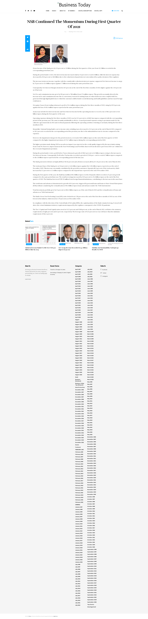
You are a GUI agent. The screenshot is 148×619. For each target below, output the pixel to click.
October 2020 (91, 535)
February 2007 (79, 457)
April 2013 (78, 288)
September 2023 (91, 597)
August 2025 (78, 372)
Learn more (28, 279)
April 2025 (78, 315)
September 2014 (91, 576)
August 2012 (78, 341)
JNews (29, 616)
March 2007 (90, 336)
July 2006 (77, 569)
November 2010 (91, 453)
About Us (62, 11)
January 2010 (78, 524)
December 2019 (79, 425)
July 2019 (77, 600)
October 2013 (91, 518)
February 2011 (79, 466)
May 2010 (89, 398)
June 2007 (90, 286)
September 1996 (91, 549)
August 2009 (78, 334)
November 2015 (91, 465)
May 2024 (89, 430)
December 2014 (79, 413)
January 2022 (78, 552)
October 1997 (91, 499)
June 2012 (90, 298)
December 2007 (79, 397)
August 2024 (78, 370)
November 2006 (91, 441)
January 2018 (78, 543)
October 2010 (91, 511)
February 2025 (79, 500)
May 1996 (89, 382)
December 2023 (79, 437)
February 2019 (79, 485)
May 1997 (89, 384)
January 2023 (78, 555)
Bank (76, 377)
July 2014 (77, 588)
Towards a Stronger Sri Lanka (57, 269)
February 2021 (79, 488)
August (77, 319)
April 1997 (78, 269)
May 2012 (89, 403)
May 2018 (89, 418)
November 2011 (91, 456)
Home (47, 11)
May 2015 (89, 410)
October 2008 (91, 506)
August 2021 (78, 362)
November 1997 (91, 439)
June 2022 (90, 319)
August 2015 (78, 348)
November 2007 (91, 446)
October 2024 (91, 544)
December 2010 (79, 404)
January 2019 (78, 545)
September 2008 (91, 561)
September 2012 (91, 571)
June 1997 (90, 281)
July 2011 (77, 581)
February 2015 (79, 476)
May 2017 (89, 415)
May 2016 (89, 413)
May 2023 (89, 427)
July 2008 (77, 574)
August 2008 (78, 331)
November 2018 (91, 473)
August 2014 (78, 346)
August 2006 (78, 327)
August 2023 (78, 367)
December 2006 (79, 394)
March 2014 (90, 353)
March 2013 (90, 351)
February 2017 (79, 480)
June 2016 (90, 307)
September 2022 (91, 595)
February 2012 (79, 468)
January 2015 (78, 536)
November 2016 (91, 468)
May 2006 (89, 389)
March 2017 (90, 360)
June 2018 (90, 312)
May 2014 (89, 408)
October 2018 (91, 530)
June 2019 (90, 315)
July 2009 (77, 576)
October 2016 (91, 525)
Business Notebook (78, 380)
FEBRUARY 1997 (79, 449)
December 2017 (79, 421)
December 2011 (79, 406)
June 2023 (90, 322)
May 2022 (89, 425)
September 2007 (91, 559)
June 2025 (90, 327)
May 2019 (89, 420)
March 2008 (90, 339)
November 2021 (91, 480)
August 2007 (78, 329)
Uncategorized (91, 607)
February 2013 (79, 471)
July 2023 (89, 269)
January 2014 (78, 533)
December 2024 (79, 440)
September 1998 (91, 554)
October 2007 (91, 504)
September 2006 (91, 556)
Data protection (80, 387)
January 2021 (78, 550)
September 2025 (91, 602)
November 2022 (91, 482)
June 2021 (29, 244)
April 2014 (78, 291)
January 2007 (78, 516)
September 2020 (91, 590)
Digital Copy (98, 11)
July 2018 (77, 598)
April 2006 (78, 272)
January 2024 (78, 557)
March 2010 (90, 343)
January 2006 (78, 514)
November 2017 (91, 470)
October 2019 (91, 532)
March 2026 (90, 379)
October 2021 (91, 537)
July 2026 (89, 276)
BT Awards (71, 11)
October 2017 (91, 528)
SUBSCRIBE (116, 10)
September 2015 (91, 578)
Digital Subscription (85, 11)
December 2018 (79, 423)
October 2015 (91, 523)
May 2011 (89, 401)
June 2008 (90, 288)
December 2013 (79, 411)
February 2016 (79, 478)
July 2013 (77, 586)
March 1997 (90, 331)
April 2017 (78, 298)
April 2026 (78, 317)
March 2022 (90, 370)
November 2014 (91, 463)
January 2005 (78, 512)
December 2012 (79, 409)
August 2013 (78, 343)
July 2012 (77, 583)
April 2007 (78, 274)
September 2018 (91, 585)
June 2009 (90, 291)
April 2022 (78, 307)
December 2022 (79, 433)
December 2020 (79, 428)
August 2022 (78, 365)
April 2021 (78, 305)
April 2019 (78, 303)
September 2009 (91, 564)
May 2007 (89, 391)
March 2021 (90, 367)
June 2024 (90, 324)
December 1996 (79, 389)
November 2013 (91, 461)
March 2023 (90, 372)
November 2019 (91, 475)
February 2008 (79, 459)
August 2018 (78, 355)
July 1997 (77, 567)
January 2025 (78, 559)
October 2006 (91, 501)
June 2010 (90, 293)
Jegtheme (55, 616)
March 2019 (90, 365)
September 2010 (91, 566)
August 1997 (78, 324)
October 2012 (91, 516)
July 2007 (77, 571)
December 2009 (79, 401)
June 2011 (90, 295)
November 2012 (91, 458)
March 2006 (90, 334)
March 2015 (90, 355)
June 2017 (90, 310)
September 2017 (91, 583)
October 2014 (91, 520)
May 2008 (89, 394)
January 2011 (78, 526)
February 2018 (79, 483)
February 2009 (79, 461)
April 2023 (78, 310)
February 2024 (79, 495)
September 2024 (91, 599)
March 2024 (90, 374)
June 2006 (90, 283)
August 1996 (78, 322)
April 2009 (78, 279)
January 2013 (78, 531)
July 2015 (77, 591)
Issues (54, 11)
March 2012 (90, 348)
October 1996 (91, 497)
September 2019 (91, 587)
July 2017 (77, 595)
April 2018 (78, 300)
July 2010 (77, 579)
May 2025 (89, 432)
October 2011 (91, 513)
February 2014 (79, 473)
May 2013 (89, 406)
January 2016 (78, 538)
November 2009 (91, 451)
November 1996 (91, 437)
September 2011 (91, 568)
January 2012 (78, 528)
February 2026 (79, 502)
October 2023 (91, 542)
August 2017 (78, 353)
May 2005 (89, 386)
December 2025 (79, 442)
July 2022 (77, 605)
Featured (78, 447)
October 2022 (91, 540)
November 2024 (91, 489)
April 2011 (78, 283)
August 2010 (78, 336)
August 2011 (78, 339)
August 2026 (78, 374)
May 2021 (89, 422)
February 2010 (79, 464)
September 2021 (91, 592)
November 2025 (91, 494)
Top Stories (90, 604)
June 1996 (90, 279)
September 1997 (91, 552)
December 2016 (79, 418)
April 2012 (78, 286)
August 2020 (78, 360)
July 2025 (89, 274)
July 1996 (77, 564)
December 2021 (79, 430)
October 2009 (91, 508)
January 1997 (78, 507)
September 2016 (91, 580)
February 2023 (79, 492)
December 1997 (79, 392)
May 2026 (89, 434)
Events (77, 445)
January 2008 (78, 519)
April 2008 (78, 276)
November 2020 (91, 477)
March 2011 (90, 346)
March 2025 (90, 377)
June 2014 (90, 303)
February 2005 (79, 452)
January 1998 (78, 509)
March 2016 (90, 358)
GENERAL (77, 504)
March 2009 (90, 341)
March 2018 (90, 362)
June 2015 (90, 305)
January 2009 (78, 521)
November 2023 (91, 487)
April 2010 (78, 281)
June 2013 (90, 300)
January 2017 (78, 540)
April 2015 (78, 293)
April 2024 (78, 312)
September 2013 (91, 573)
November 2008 (91, 449)
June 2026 (90, 329)
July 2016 (77, 593)
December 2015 (79, 416)
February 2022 (79, 490)
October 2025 (91, 547)
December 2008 (79, 399)
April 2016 (78, 295)
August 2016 (78, 351)
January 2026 (78, 562)
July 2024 (89, 272)
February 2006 (79, 454)
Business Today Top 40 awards (79, 384)
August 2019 (78, 358)
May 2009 (89, 396)
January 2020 (78, 547)
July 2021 (77, 603)
